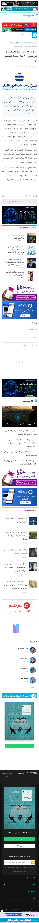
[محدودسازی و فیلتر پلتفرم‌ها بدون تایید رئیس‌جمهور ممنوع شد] (31, 280)
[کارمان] (19, 628)
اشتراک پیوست (19, 746)
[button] (37, 15)
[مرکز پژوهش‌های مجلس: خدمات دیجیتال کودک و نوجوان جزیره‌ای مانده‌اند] (31, 255)
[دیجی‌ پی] (19, 3)
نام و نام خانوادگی (32, 329)
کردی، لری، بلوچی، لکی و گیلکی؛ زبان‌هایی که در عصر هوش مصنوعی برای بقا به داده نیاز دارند (15, 585)
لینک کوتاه (8, 202)
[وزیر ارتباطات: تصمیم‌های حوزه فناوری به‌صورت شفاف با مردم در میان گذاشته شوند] (31, 268)
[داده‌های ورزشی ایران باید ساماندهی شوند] (31, 242)
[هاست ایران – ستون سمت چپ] (19, 215)
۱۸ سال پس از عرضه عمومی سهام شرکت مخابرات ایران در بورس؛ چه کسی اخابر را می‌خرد (16, 567)
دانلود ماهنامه (19, 839)
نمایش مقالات (19, 846)
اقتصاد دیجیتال (26, 35)
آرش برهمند (24, 658)
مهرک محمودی (23, 648)
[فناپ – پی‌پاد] (19, 310)
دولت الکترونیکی (16, 43)
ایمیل (35, 337)
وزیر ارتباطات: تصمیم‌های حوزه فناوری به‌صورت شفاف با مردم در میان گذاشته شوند (14, 262)
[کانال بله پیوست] (19, 9)
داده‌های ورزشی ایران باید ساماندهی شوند (16, 237)
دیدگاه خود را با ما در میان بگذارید (28, 345)
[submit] (33, 862)
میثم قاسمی (24, 678)
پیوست (35, 43)
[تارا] (19, 292)
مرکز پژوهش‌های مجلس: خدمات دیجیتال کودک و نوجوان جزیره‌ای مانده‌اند (16, 249)
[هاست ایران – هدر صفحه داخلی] (19, 29)
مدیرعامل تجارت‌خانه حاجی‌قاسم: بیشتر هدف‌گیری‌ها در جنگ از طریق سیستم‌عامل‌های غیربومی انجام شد (22, 443)
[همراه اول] (19, 920)
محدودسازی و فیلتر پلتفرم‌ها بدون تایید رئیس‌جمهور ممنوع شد (15, 275)
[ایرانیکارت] (19, 914)
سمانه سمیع (24, 668)
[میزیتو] (19, 608)
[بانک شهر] (19, 25)
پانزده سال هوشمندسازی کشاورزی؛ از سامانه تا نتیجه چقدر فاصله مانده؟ (16, 536)
